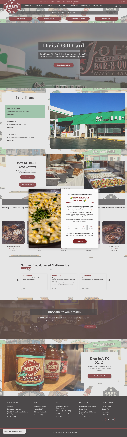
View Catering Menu (27, 177)
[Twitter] (118, 2)
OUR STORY (28, 6)
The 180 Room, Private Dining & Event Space (17, 413)
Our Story (10, 406)
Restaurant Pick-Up (40, 406)
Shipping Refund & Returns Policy (87, 413)
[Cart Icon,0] (123, 6)
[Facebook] (121, 2)
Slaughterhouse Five (13, 246)
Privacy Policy (83, 409)
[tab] (49, 85)
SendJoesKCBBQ (60, 432)
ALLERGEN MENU (61, 6)
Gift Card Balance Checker (64, 414)
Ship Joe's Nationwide (40, 412)
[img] (64, 268)
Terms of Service (84, 417)
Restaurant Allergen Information (62, 407)
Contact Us (105, 409)
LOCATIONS (39, 6)
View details (10, 114)
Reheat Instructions (62, 417)
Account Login (106, 406)
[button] (18, 280)
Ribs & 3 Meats (114, 246)
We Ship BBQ (11, 417)
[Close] (96, 191)
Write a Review (107, 415)
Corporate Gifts (38, 415)
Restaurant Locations (14, 409)
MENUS (50, 6)
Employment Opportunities (87, 406)
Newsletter (105, 412)
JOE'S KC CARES (97, 6)
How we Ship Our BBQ (63, 411)
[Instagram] (124, 2)
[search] (116, 5)
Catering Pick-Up (39, 409)
